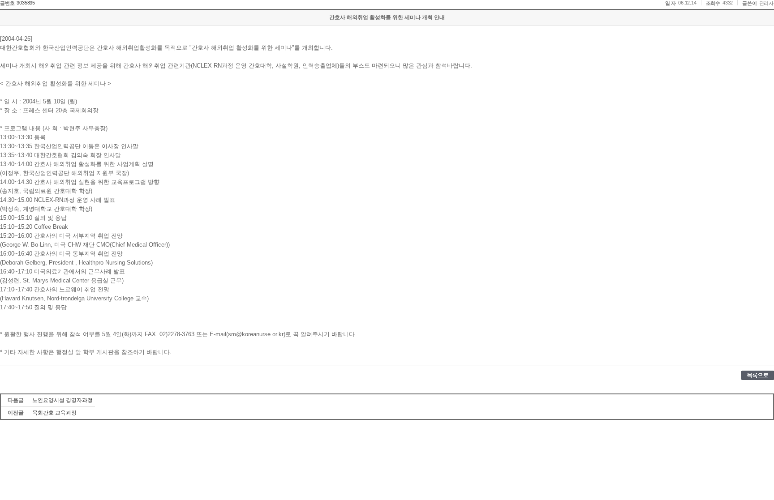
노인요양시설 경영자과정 (62, 400)
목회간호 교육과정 (54, 413)
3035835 (26, 2)
